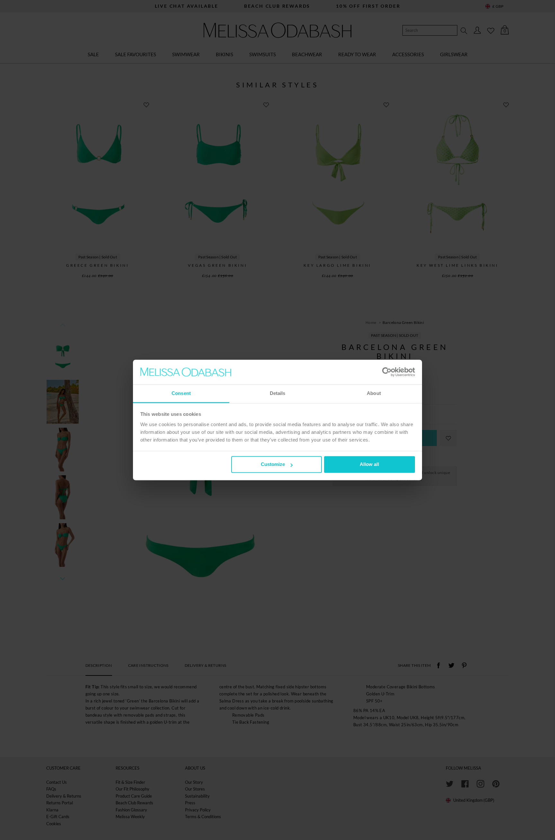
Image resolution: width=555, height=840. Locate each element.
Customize (273, 464)
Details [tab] (278, 393)
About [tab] (374, 393)
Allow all (369, 464)
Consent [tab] (181, 393)
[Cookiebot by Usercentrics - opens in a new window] (387, 372)
